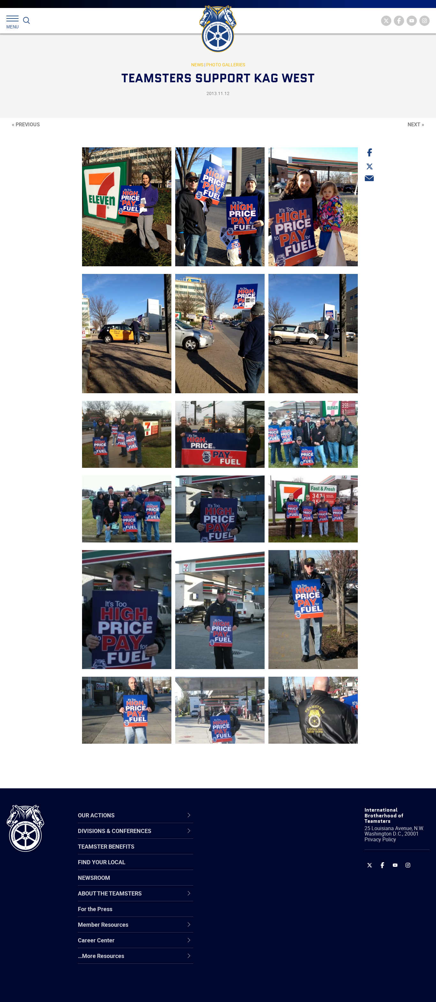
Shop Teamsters (236, 867)
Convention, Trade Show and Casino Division (261, 913)
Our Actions (233, 815)
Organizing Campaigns (244, 837)
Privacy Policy (380, 839)
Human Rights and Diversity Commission (250, 975)
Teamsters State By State (248, 837)
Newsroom (94, 877)
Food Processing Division (247, 944)
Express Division (236, 928)
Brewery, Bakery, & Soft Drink (252, 867)
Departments (232, 883)
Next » (416, 124)
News (197, 65)
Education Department (244, 852)
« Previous (26, 124)
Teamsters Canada (239, 883)
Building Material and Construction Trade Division (259, 883)
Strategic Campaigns (242, 852)
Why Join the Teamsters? (247, 837)
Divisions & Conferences (252, 815)
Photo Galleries (225, 65)
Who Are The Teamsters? (247, 837)
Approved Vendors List (244, 898)
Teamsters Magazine (242, 852)
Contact (225, 837)
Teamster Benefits (106, 846)
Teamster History (237, 867)
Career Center (237, 815)
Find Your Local (101, 862)
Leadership (229, 852)
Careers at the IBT (238, 852)
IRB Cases (228, 913)
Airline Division (233, 837)
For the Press (95, 909)
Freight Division (234, 959)
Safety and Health (238, 867)
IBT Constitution (235, 898)
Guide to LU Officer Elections (251, 913)
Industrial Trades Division (247, 990)
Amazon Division (236, 852)
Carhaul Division (235, 898)
